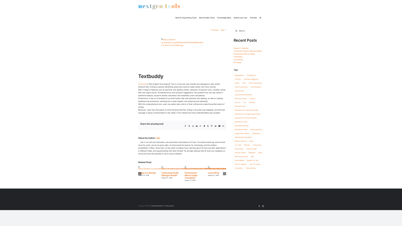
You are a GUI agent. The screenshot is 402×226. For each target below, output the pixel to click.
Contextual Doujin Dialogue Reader (170, 174)
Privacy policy (169, 206)
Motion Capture (240, 141)
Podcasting (257, 145)
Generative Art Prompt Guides (246, 118)
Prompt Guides (240, 152)
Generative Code (241, 122)
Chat (244, 83)
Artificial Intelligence (251, 79)
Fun (244, 102)
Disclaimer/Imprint (157, 206)
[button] (260, 17)
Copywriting (239, 91)
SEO (252, 156)
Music (251, 141)
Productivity (239, 149)
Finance (252, 98)
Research (252, 152)
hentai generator (256, 129)
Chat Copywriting (255, 83)
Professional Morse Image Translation (191, 175)
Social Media (239, 160)
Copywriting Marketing (243, 95)
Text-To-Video (255, 164)
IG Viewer (238, 62)
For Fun (238, 102)
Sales (260, 152)
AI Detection (251, 75)
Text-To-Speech (241, 164)
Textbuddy (142, 84)
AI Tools (238, 79)
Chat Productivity (241, 87)
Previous (215, 30)
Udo (158, 138)
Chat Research (255, 87)
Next (222, 30)
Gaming (252, 102)
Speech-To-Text (253, 160)
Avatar (237, 83)
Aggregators (239, 75)
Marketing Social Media (243, 137)
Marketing (256, 133)
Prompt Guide (251, 149)
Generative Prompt (242, 125)
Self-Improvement (241, 156)
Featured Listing (241, 98)
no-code (238, 145)
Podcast (247, 145)
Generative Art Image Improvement (248, 114)
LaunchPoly (213, 173)
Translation (239, 168)
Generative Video (241, 129)
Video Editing (251, 168)
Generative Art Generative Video (246, 110)
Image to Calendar (147, 173)
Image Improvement (242, 133)
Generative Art (240, 106)
